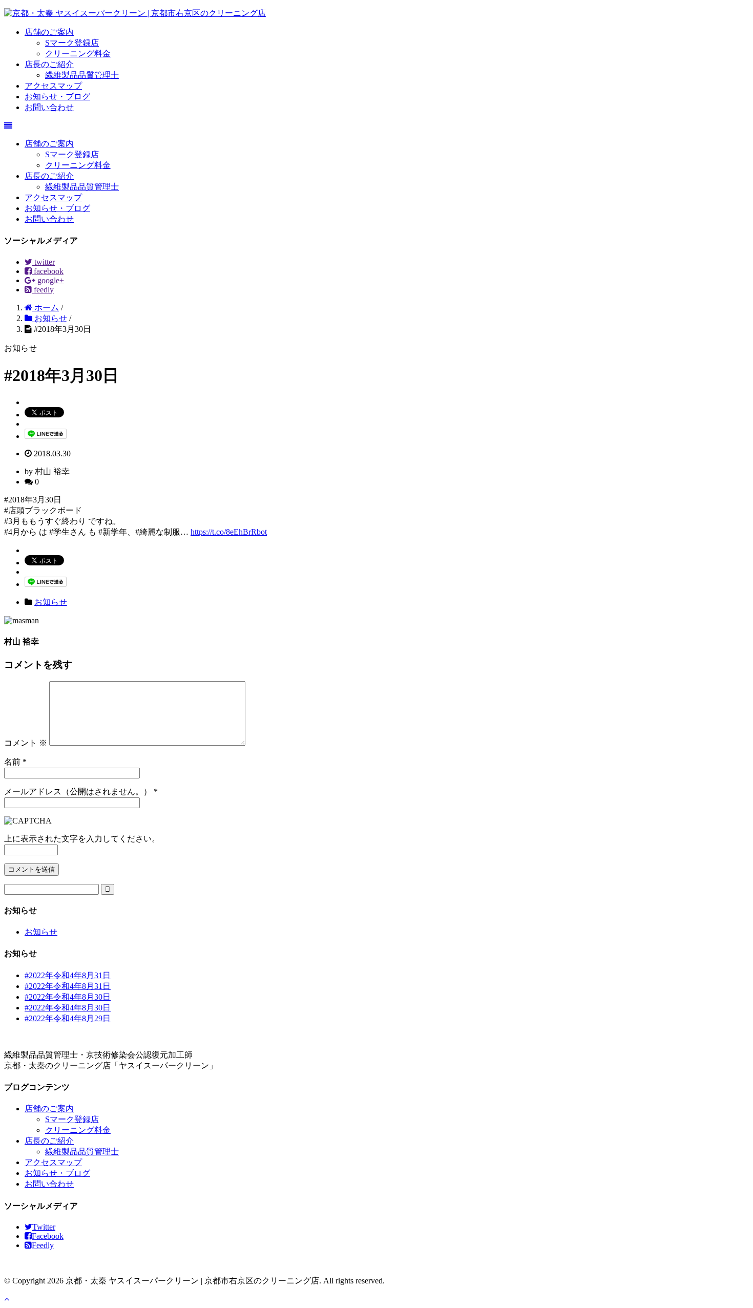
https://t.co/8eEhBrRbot (229, 532)
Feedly (43, 1245)
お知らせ (50, 602)
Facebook (48, 1236)
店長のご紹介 (49, 64)
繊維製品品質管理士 (82, 75)
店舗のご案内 (49, 32)
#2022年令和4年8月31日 (68, 975)
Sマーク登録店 (72, 42)
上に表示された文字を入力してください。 (82, 838)
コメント (25, 743)
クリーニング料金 (78, 53)
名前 (12, 761)
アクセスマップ (53, 85)
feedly (43, 289)
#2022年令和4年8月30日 (68, 997)
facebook (48, 271)
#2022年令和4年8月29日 (68, 1018)
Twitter (43, 1226)
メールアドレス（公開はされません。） (78, 791)
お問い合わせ (49, 107)
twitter (43, 262)
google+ (49, 280)
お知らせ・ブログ (57, 96)
